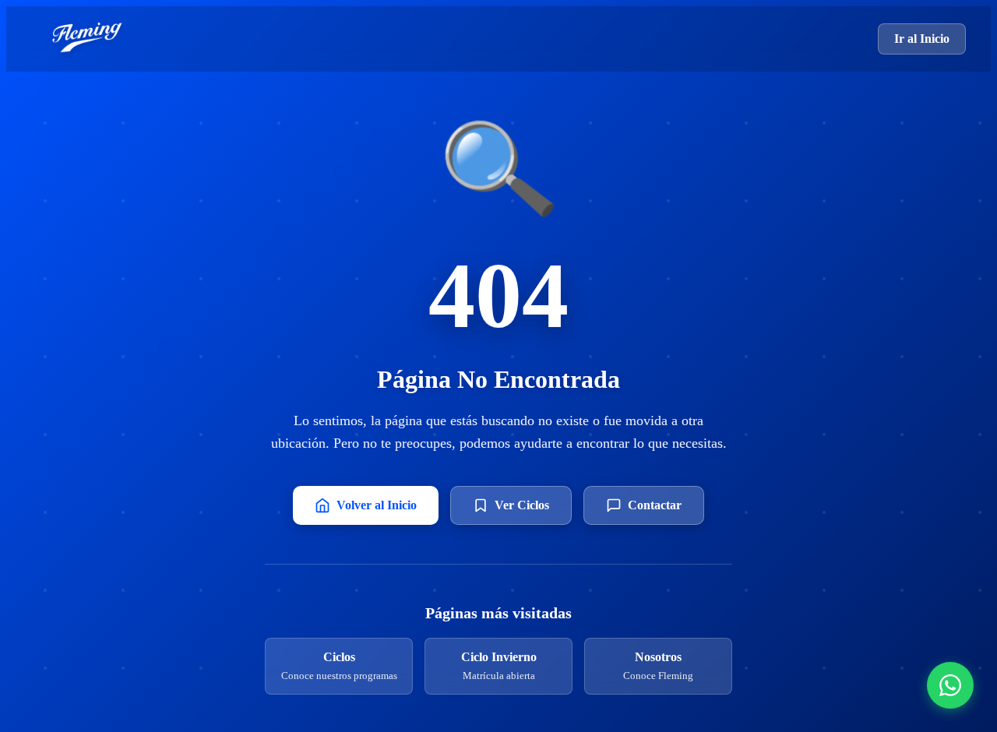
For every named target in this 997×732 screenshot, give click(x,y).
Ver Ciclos (522, 505)
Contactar (655, 505)
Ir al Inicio (921, 38)
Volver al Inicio (376, 505)
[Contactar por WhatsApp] (950, 685)
